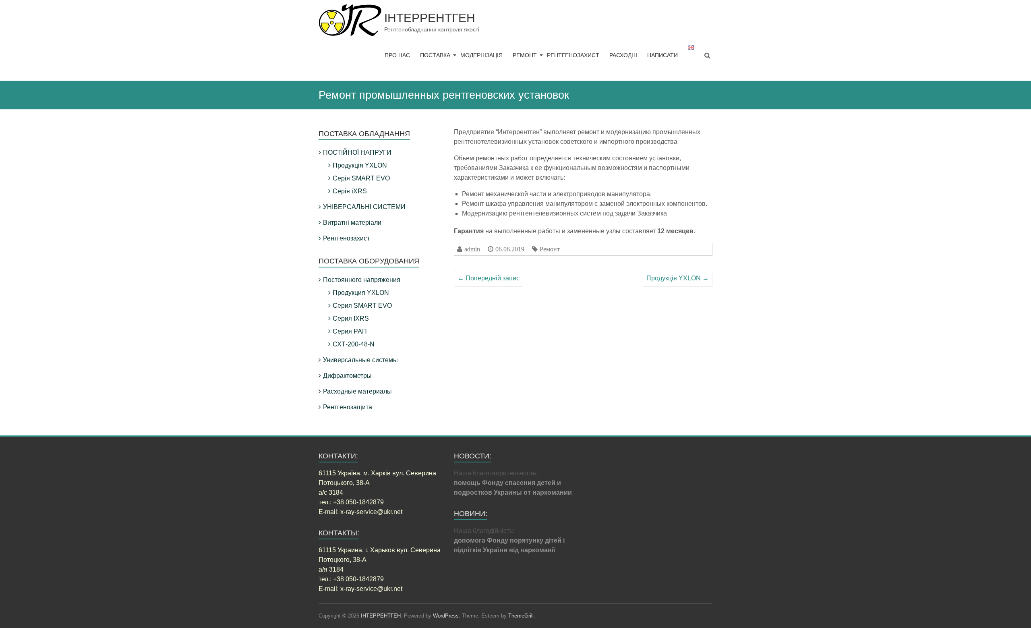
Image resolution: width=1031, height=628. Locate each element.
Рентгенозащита (347, 407)
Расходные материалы (357, 391)
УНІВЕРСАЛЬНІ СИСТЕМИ (364, 206)
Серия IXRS (351, 318)
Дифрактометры (347, 375)
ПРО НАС (397, 55)
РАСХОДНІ (623, 55)
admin (472, 249)
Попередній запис (489, 278)
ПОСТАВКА (435, 55)
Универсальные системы (360, 359)
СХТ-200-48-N (354, 344)
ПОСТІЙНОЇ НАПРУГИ (357, 152)
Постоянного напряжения (361, 279)
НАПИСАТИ (662, 55)
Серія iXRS (350, 191)
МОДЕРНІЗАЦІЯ (481, 55)
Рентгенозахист (346, 238)
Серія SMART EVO (361, 178)
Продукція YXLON (677, 278)
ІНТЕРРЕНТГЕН (429, 18)
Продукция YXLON (361, 292)
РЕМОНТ (525, 55)
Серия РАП (350, 331)
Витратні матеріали (352, 222)
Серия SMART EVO (362, 305)
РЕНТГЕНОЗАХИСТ (573, 55)
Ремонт (550, 249)
